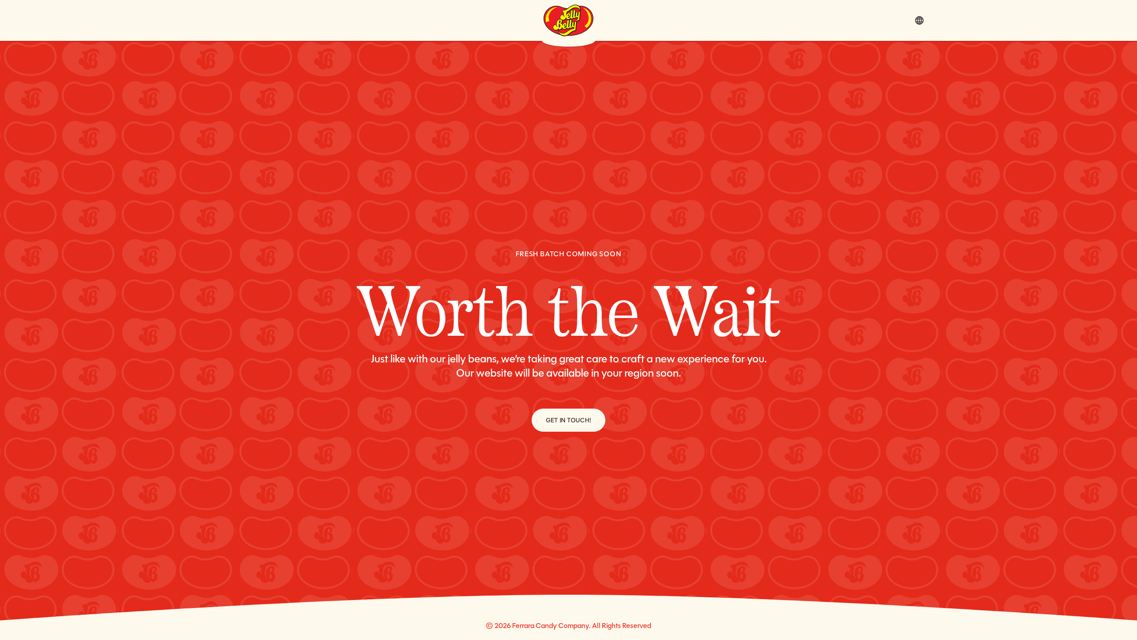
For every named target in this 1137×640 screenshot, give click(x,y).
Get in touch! (569, 420)
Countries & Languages (919, 20)
